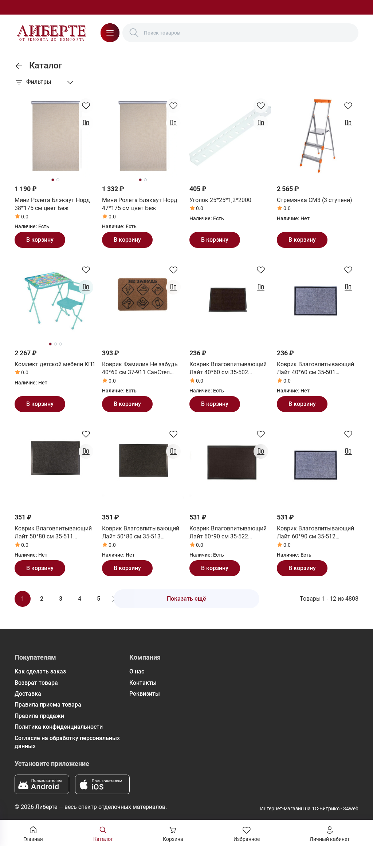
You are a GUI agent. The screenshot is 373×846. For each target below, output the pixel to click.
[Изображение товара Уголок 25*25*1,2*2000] (230, 136)
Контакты (143, 682)
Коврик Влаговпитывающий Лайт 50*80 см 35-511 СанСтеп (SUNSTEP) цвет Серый (53, 533)
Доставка (28, 693)
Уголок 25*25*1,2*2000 (220, 200)
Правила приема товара (48, 704)
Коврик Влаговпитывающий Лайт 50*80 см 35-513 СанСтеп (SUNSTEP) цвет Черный (140, 533)
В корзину (40, 239)
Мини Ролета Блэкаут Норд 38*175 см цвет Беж (52, 204)
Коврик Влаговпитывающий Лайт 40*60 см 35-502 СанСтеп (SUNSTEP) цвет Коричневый (228, 369)
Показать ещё (186, 598)
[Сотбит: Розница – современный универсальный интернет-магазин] (52, 32)
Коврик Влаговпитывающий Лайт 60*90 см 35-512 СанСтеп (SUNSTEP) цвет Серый (315, 533)
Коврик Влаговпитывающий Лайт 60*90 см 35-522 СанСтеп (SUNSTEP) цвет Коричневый (228, 533)
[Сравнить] (86, 123)
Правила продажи (39, 715)
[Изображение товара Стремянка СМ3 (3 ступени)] (317, 136)
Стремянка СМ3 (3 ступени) (314, 200)
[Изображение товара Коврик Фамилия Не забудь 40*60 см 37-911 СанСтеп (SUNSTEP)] (143, 300)
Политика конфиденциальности (59, 726)
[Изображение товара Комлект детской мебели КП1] (55, 300)
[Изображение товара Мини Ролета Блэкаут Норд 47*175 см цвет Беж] (143, 136)
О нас (136, 671)
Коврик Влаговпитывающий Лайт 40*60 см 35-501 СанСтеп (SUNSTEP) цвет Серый (315, 369)
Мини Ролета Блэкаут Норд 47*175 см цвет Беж (139, 204)
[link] (19, 66)
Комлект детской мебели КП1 (55, 364)
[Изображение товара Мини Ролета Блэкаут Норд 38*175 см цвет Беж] (55, 136)
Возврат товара (36, 682)
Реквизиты (144, 693)
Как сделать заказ (40, 671)
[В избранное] (86, 105)
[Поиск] (134, 33)
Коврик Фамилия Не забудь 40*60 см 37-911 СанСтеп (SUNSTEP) (140, 369)
